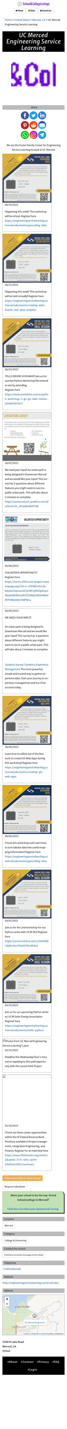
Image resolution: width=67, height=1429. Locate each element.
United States (22, 19)
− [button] (7, 1304)
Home (20, 10)
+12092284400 (11, 1269)
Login (33, 1369)
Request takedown (15, 1186)
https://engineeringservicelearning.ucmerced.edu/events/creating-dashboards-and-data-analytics (26, 305)
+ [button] (7, 1299)
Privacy (44, 1361)
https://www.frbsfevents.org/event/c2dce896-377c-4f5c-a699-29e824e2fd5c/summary (26, 1160)
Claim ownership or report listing (22, 1178)
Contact (28, 1361)
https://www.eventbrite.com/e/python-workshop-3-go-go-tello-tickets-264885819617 (26, 399)
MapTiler (35, 1333)
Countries (47, 10)
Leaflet (26, 1333)
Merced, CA (38, 19)
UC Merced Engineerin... (35, 1322)
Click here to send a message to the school (23, 1255)
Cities (32, 10)
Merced (9, 1225)
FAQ (56, 1361)
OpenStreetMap (47, 1333)
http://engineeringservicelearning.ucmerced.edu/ (30, 1282)
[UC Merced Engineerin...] (34, 1316)
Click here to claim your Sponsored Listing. (33, 1209)
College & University (16, 1240)
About (13, 1361)
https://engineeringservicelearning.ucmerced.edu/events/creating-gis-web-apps (26, 772)
